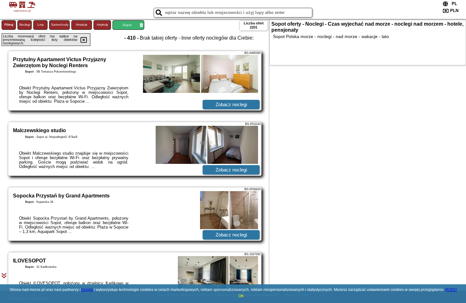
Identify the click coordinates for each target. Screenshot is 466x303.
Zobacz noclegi (231, 104)
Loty (40, 24)
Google (87, 289)
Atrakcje (81, 24)
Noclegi (24, 24)
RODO (451, 289)
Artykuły (102, 24)
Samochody (59, 24)
